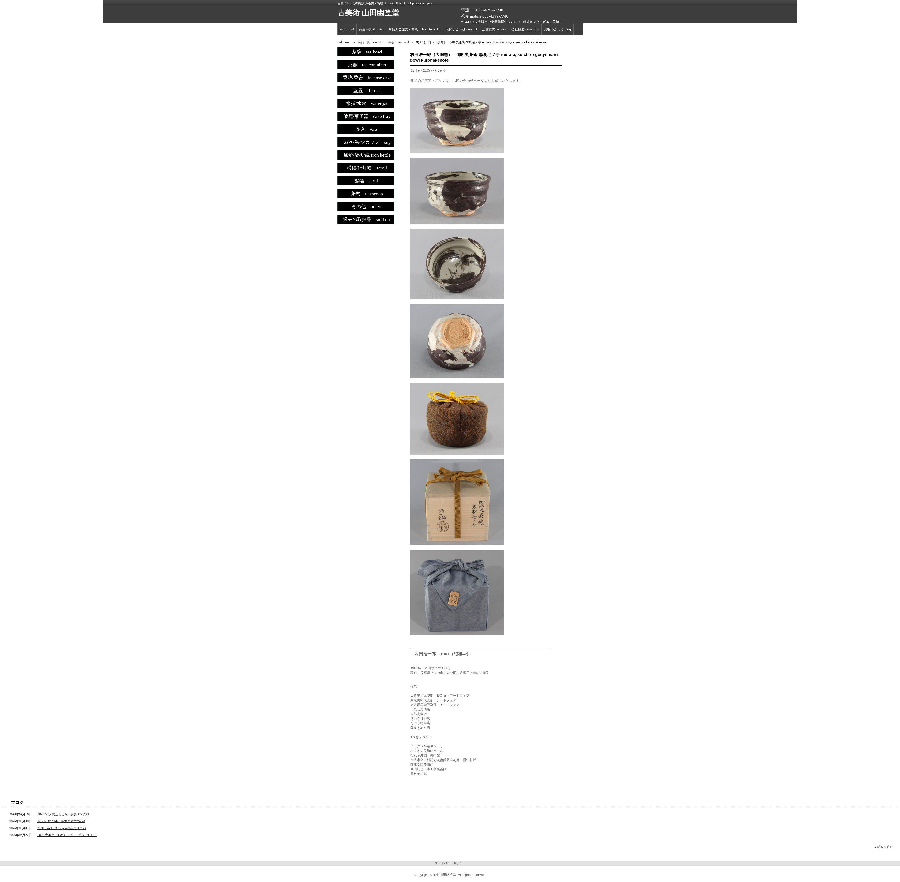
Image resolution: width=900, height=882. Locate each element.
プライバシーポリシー (450, 863)
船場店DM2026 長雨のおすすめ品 (61, 821)
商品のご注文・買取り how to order (414, 29)
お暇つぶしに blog (557, 29)
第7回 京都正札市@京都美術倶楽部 (62, 828)
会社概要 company (525, 29)
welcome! (347, 29)
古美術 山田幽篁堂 (368, 12)
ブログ (17, 802)
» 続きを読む (884, 847)
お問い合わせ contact (461, 29)
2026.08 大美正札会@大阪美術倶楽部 (63, 814)
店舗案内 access (494, 29)
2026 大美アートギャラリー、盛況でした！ (67, 835)
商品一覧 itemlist (371, 29)
